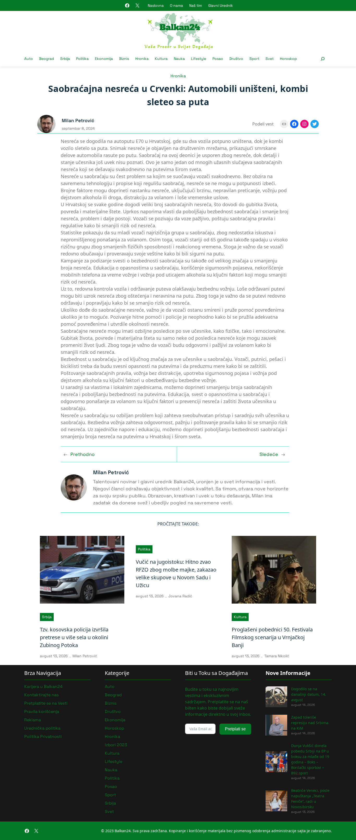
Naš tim (195, 5)
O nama (176, 5)
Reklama (32, 720)
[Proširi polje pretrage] (322, 58)
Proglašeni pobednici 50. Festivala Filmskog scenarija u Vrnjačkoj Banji (272, 637)
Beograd (113, 695)
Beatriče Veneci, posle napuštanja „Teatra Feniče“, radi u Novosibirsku (310, 798)
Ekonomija (115, 720)
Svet (109, 811)
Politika (144, 549)
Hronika (178, 76)
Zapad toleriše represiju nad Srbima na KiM (309, 723)
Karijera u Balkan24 (43, 686)
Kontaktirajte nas (41, 695)
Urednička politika (42, 728)
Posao (111, 786)
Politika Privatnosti (43, 736)
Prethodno (82, 454)
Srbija (47, 617)
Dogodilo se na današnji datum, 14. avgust (308, 694)
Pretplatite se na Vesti (45, 703)
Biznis (110, 703)
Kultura (240, 617)
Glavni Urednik (220, 5)
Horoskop (114, 728)
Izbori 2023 (116, 745)
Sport (110, 795)
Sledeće (269, 454)
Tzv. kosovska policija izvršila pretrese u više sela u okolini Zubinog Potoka (74, 637)
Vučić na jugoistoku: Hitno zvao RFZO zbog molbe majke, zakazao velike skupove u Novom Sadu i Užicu (176, 573)
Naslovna (156, 5)
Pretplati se (235, 729)
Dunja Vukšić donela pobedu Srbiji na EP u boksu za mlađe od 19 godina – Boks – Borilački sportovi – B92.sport (310, 759)
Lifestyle (113, 761)
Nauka (111, 770)
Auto (109, 686)
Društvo (113, 711)
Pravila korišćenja (41, 711)
